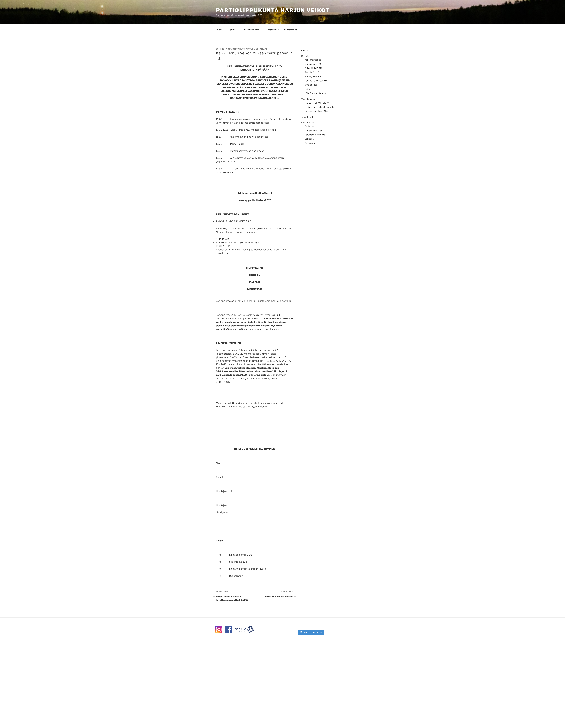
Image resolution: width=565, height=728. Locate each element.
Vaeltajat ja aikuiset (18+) (316, 80)
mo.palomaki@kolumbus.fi (271, 357)
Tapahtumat (273, 29)
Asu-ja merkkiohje (313, 130)
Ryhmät (232, 29)
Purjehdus (309, 126)
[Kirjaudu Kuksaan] (244, 632)
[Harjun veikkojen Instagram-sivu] (218, 632)
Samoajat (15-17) (313, 76)
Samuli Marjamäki (255, 49)
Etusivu (219, 29)
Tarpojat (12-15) (312, 72)
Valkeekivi (309, 138)
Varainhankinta (251, 29)
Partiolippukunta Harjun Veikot (272, 10)
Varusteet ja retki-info (315, 134)
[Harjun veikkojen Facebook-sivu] (228, 632)
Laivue (308, 89)
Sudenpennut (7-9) (313, 64)
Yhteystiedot (311, 85)
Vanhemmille (290, 29)
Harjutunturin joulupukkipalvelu (319, 107)
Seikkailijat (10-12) (313, 68)
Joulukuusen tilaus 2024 (316, 111)
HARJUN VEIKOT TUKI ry (317, 103)
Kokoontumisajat (313, 59)
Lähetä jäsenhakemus (315, 93)
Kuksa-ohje (310, 143)
